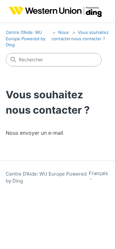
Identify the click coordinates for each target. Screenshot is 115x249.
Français (98, 173)
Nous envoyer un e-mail (34, 133)
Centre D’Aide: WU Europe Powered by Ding (25, 38)
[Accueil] (54, 11)
